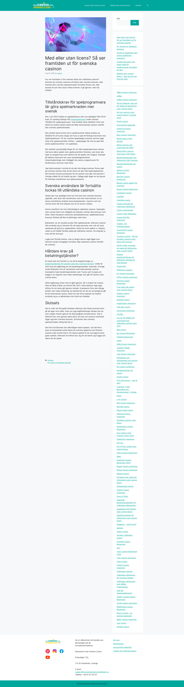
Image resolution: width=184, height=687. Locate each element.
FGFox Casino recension (127, 277)
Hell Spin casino (123, 307)
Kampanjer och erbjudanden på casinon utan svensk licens (127, 360)
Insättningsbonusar (125, 337)
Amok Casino (122, 121)
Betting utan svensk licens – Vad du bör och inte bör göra (127, 76)
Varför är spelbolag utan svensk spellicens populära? (127, 55)
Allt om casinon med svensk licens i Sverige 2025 (126, 115)
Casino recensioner (125, 210)
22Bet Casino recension (127, 100)
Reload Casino (123, 474)
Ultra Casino (122, 562)
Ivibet (119, 341)
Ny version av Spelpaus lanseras (59, 363)
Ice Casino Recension (126, 333)
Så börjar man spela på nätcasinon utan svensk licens (127, 480)
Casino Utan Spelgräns (126, 214)
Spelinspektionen (78, 119)
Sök (118, 18)
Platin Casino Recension (127, 453)
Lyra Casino (122, 399)
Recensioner (118, 644)
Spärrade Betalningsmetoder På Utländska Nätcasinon (126, 503)
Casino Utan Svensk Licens (95, 5)
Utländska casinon (125, 571)
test (118, 548)
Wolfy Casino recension (127, 619)
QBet (119, 456)
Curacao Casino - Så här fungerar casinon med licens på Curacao (127, 239)
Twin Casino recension (126, 558)
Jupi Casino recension (126, 354)
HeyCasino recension (126, 311)
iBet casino (121, 330)
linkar (119, 396)
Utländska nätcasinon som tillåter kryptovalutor (126, 584)
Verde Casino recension (127, 603)
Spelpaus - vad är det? (126, 524)
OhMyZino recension (125, 439)
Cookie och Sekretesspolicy (125, 651)
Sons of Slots (122, 496)
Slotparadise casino (125, 486)
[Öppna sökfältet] (148, 5)
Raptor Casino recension (127, 466)
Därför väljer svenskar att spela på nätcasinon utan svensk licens (127, 248)
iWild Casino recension (126, 344)
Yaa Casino (121, 623)
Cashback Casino (124, 193)
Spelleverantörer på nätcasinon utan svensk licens (127, 518)
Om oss (120, 443)
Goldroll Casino (123, 300)
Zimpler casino (123, 627)
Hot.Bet (120, 314)
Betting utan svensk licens (120, 5)
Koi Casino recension (125, 367)
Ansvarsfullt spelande (126, 125)
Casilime (120, 197)
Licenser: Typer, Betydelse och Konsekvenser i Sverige (127, 389)
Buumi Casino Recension (127, 189)
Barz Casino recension (126, 135)
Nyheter (138, 5)
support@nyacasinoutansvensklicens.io (92, 672)
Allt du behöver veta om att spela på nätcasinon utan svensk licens (127, 106)
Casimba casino (123, 200)
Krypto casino (122, 377)
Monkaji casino (123, 407)
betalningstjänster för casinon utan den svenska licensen (69, 264)
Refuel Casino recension (127, 470)
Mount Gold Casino (125, 410)
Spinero (120, 528)
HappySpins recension (126, 303)
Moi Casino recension (126, 403)
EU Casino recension (125, 274)
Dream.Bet (121, 266)
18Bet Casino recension (127, 92)
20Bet (119, 96)
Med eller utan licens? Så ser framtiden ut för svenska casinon (126, 40)
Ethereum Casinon (124, 270)
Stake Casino (122, 532)
